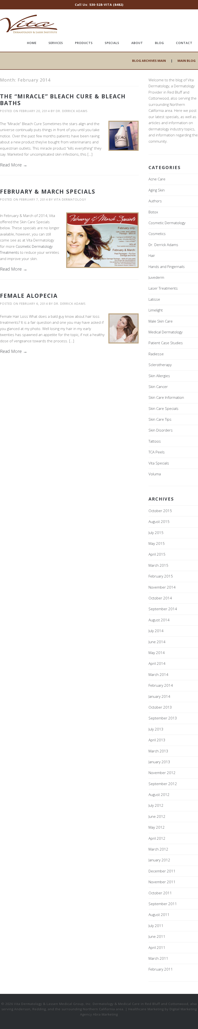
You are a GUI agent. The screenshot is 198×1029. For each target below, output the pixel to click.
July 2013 (155, 729)
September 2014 (162, 608)
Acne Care (156, 179)
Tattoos (154, 441)
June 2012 (156, 816)
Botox (153, 212)
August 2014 (159, 619)
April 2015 (156, 554)
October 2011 (160, 892)
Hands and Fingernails (166, 266)
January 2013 (159, 761)
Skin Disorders (160, 430)
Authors (155, 200)
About (137, 43)
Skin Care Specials (163, 408)
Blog (159, 43)
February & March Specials (47, 191)
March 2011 (158, 958)
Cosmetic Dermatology (166, 222)
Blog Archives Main (149, 60)
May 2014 (156, 652)
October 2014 (160, 598)
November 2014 (162, 587)
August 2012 (159, 794)
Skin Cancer (158, 386)
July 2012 (155, 805)
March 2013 (158, 751)
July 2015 (155, 532)
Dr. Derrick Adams (71, 111)
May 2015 (156, 543)
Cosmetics (157, 233)
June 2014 (156, 641)
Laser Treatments (163, 288)
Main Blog (186, 60)
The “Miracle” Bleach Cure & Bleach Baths (63, 99)
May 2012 (156, 827)
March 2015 (158, 565)
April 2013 (156, 739)
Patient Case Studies (165, 342)
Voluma (154, 473)
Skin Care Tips (159, 419)
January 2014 (159, 696)
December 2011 (162, 871)
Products (84, 43)
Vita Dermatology (70, 199)
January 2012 (159, 860)
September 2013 (162, 718)
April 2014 (156, 663)
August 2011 (159, 914)
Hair (151, 255)
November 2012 (162, 772)
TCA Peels (156, 452)
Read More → (13, 165)
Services (56, 43)
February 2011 (160, 969)
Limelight (155, 310)
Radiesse (156, 353)
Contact (184, 43)
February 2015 (160, 576)
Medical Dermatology (165, 332)
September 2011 (162, 903)
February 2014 (160, 685)
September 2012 (162, 783)
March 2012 (158, 849)
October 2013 (160, 707)
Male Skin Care (160, 321)
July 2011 (155, 925)
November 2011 (162, 881)
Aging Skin (156, 190)
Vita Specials (158, 463)
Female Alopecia (29, 295)
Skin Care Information (166, 397)
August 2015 (159, 521)
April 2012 (156, 838)
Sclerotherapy (160, 364)
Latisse (154, 299)
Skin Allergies (159, 375)
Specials (112, 43)
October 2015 (160, 510)
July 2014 (155, 630)
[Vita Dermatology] (29, 32)
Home (31, 43)
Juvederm (156, 277)
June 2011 (156, 936)
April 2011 (156, 947)
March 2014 (158, 674)
